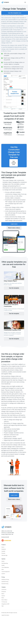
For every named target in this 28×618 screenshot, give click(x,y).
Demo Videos (4, 599)
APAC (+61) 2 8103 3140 (7, 531)
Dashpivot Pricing (5, 579)
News (3, 597)
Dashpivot (4, 549)
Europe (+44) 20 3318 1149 (7, 534)
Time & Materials (5, 567)
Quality (3, 565)
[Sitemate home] (6, 527)
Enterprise (4, 591)
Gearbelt (3, 551)
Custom (3, 573)
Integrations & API (5, 604)
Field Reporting (5, 563)
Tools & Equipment (6, 571)
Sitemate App (4, 555)
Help (2, 606)
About (3, 593)
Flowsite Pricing (5, 583)
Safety (3, 561)
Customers (4, 589)
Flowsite (3, 553)
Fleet (3, 569)
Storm (3, 547)
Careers (3, 595)
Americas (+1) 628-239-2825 (8, 532)
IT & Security (4, 601)
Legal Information (5, 615)
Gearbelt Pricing (5, 581)
